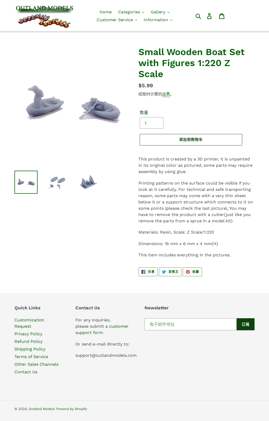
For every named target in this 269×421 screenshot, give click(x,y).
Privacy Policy (28, 333)
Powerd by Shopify (71, 409)
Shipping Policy (29, 349)
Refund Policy (28, 341)
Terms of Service (31, 356)
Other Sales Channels (36, 364)
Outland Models (42, 409)
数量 (144, 112)
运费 (166, 94)
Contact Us (25, 371)
